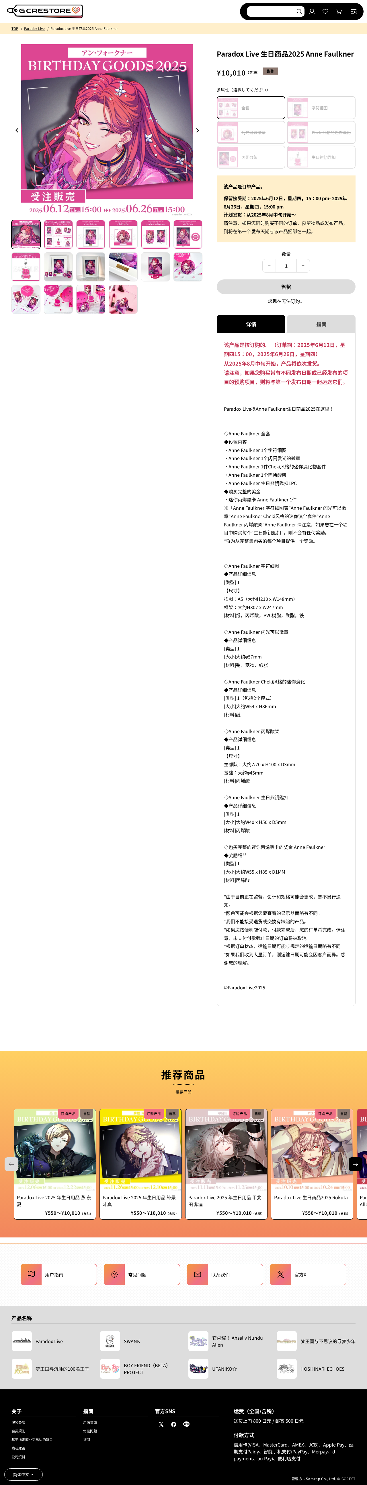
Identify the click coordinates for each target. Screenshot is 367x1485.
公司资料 (18, 1456)
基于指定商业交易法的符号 (32, 1439)
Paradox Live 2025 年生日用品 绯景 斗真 (139, 1201)
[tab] (25, 234)
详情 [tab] (251, 324)
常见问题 (90, 1430)
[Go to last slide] (17, 130)
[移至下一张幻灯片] (355, 1164)
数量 (286, 253)
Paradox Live (34, 28)
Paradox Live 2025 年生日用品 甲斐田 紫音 (224, 1201)
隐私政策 (18, 1448)
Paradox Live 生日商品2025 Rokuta (311, 1197)
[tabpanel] (286, 669)
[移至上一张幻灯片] (197, 130)
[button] (354, 11)
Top (14, 28)
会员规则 (18, 1430)
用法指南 (90, 1422)
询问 (86, 1439)
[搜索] (299, 11)
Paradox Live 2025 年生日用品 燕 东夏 (54, 1201)
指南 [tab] (321, 324)
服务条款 (18, 1422)
